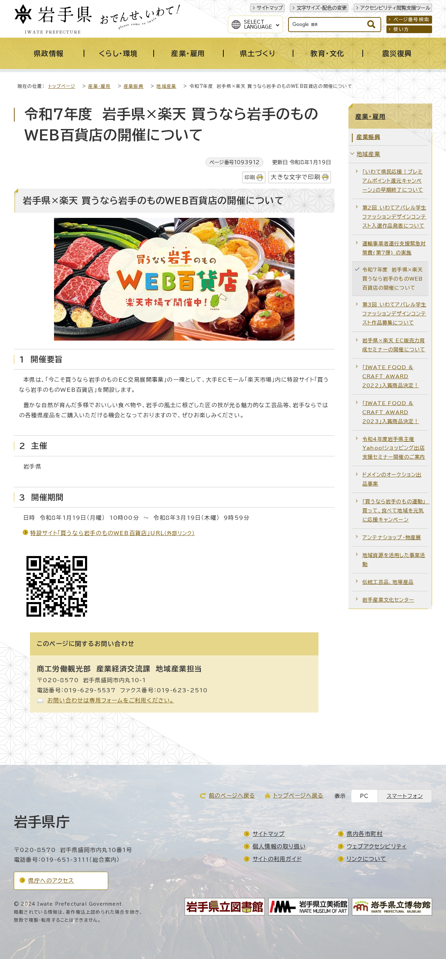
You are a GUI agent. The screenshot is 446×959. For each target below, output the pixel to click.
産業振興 (134, 86)
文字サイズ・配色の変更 (322, 7)
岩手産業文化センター (388, 599)
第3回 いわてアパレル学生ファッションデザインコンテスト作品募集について (394, 313)
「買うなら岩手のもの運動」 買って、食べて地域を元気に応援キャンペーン (395, 510)
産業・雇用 (99, 86)
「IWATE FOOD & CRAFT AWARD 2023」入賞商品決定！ (390, 412)
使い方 (401, 29)
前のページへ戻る (232, 795)
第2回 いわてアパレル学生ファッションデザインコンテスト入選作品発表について (394, 216)
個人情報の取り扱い (279, 846)
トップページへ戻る (298, 795)
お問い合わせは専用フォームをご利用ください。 (110, 700)
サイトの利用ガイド (277, 859)
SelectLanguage (258, 24)
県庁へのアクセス (51, 880)
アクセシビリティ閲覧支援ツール (395, 7)
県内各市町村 (365, 834)
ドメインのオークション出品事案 (391, 479)
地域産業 (166, 86)
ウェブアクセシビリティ (377, 846)
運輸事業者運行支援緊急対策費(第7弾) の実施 (394, 248)
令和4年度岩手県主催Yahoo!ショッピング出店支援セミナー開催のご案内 (393, 448)
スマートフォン (405, 796)
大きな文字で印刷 (296, 177)
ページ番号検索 (411, 19)
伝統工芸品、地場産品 (388, 582)
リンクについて (366, 859)
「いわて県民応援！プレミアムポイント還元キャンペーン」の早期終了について (392, 180)
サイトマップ (270, 7)
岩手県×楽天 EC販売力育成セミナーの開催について (393, 345)
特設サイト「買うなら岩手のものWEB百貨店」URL (112, 533)
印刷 (250, 177)
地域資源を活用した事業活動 (393, 560)
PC (364, 796)
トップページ (61, 86)
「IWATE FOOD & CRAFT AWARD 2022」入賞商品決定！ (390, 376)
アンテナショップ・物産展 (391, 537)
